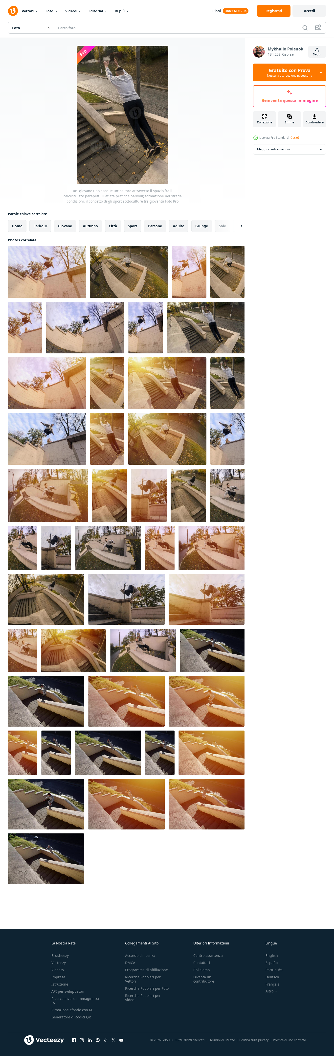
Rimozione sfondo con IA (71, 1010)
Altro (269, 991)
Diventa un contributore (203, 979)
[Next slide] (237, 226)
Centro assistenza (208, 955)
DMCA (130, 962)
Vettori (28, 11)
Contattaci (201, 962)
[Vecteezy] (13, 11)
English (272, 955)
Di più (120, 11)
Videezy (57, 969)
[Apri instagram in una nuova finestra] (82, 1040)
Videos (71, 11)
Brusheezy (60, 955)
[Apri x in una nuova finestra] (113, 1040)
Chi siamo (201, 969)
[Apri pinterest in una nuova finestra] (98, 1040)
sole (222, 226)
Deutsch (272, 977)
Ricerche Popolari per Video (143, 997)
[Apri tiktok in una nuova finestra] (106, 1040)
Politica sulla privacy (254, 1040)
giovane (65, 226)
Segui (317, 54)
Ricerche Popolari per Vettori (143, 979)
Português (274, 969)
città (113, 226)
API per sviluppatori (67, 991)
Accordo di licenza (140, 955)
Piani (216, 10)
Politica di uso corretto (289, 1040)
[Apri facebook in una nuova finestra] (74, 1040)
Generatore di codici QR (71, 1017)
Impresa (58, 977)
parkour (40, 226)
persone (155, 226)
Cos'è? (294, 138)
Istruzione (59, 984)
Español (272, 962)
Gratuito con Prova (289, 72)
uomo (17, 226)
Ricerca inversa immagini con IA (75, 1000)
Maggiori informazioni (273, 149)
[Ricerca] (305, 28)
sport (132, 226)
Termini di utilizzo (222, 1040)
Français (272, 984)
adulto (178, 226)
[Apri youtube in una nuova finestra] (121, 1040)
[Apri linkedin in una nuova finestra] (90, 1040)
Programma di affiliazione (146, 969)
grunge (201, 226)
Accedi (309, 10)
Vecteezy (58, 962)
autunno (90, 226)
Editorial (96, 11)
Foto (49, 11)
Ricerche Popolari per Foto (147, 988)
